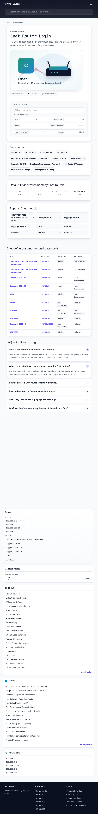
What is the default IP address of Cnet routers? (32, 349)
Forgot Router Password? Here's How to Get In (25, 691)
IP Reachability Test (74, 791)
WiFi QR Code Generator (76, 805)
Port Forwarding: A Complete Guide (20, 707)
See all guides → (86, 744)
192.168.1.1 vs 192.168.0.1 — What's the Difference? (27, 686)
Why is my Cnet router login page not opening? (32, 399)
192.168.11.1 (63, 152)
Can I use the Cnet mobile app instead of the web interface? (38, 408)
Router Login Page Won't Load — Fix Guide (23, 711)
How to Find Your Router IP (17, 703)
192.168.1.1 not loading (15, 732)
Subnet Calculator (73, 798)
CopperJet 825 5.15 (77, 158)
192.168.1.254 (12, 765)
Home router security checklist (18, 719)
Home (9, 22)
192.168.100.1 (12, 772)
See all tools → (87, 672)
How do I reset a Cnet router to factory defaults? (33, 382)
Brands (15, 22)
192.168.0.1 (11, 762)
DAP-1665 (22, 233)
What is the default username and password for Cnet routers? (39, 366)
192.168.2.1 (30, 152)
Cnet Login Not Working (44, 170)
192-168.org (13, 3)
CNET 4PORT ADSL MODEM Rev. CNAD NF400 (29, 158)
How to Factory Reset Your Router (20, 699)
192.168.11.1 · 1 (14, 531)
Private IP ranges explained (17, 740)
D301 (49, 226)
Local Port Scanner (74, 801)
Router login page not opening (18, 723)
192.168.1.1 (16, 152)
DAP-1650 (75, 226)
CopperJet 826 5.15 (18, 164)
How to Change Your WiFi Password (20, 695)
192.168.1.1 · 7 (13, 521)
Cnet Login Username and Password (45, 164)
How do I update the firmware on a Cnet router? (32, 391)
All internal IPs (41, 791)
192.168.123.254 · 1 (15, 528)
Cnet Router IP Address (73, 164)
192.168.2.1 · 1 (13, 524)
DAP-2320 (49, 233)
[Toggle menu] (90, 4)
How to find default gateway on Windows (23, 736)
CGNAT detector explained (16, 727)
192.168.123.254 (46, 152)
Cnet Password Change (20, 170)
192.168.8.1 (11, 769)
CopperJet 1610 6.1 (58, 158)
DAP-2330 (75, 233)
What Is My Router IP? (15, 715)
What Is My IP (72, 794)
